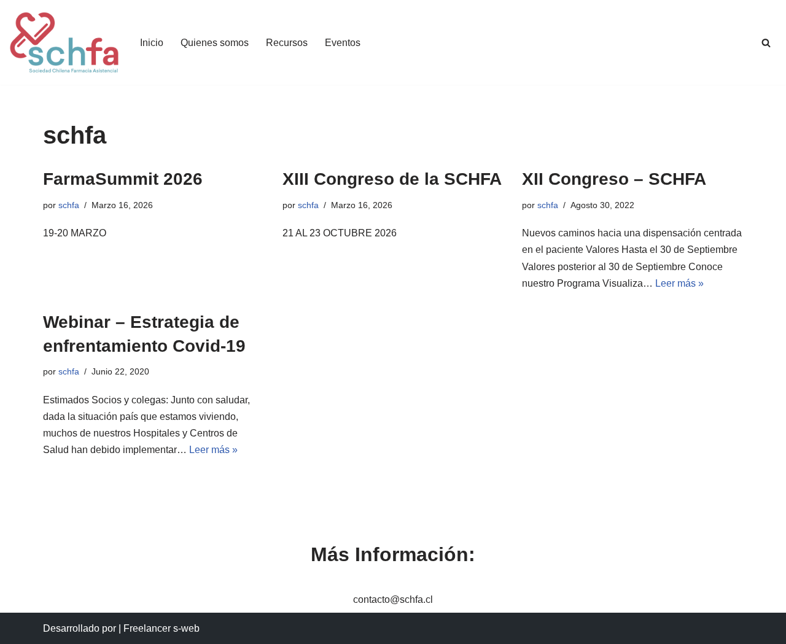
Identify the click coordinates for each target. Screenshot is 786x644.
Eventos (342, 42)
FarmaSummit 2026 (123, 178)
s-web (186, 628)
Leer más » (679, 283)
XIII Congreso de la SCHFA (392, 178)
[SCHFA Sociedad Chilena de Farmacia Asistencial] (64, 42)
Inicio (151, 42)
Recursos (287, 42)
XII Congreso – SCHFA (614, 178)
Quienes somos (215, 42)
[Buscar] (766, 42)
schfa (68, 205)
